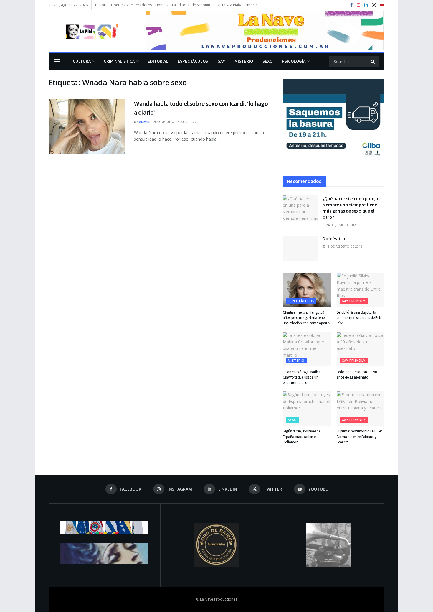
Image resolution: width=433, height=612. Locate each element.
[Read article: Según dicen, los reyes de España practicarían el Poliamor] (307, 408)
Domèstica (334, 238)
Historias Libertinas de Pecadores (123, 4)
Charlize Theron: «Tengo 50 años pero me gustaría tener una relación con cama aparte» (306, 317)
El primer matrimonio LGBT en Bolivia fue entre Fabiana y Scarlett (360, 436)
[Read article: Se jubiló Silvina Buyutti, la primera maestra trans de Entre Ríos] (361, 290)
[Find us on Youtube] (382, 5)
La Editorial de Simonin (191, 4)
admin (144, 121)
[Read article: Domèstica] (300, 248)
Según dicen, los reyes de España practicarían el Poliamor (301, 436)
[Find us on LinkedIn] (366, 5)
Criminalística (119, 61)
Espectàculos (193, 61)
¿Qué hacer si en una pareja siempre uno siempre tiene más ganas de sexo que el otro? (350, 207)
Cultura (82, 61)
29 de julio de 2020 (171, 121)
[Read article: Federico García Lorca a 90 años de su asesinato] (361, 349)
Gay (221, 61)
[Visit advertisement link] (265, 30)
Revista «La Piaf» (227, 4)
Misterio (243, 61)
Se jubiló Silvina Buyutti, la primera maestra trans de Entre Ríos (360, 317)
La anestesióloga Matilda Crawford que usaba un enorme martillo (302, 377)
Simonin (251, 4)
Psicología (293, 61)
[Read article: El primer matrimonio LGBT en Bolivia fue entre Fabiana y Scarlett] (361, 408)
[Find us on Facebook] (351, 5)
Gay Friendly (354, 301)
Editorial (158, 61)
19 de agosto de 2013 (343, 246)
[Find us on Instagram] (358, 5)
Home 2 (161, 4)
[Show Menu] (57, 61)
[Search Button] (373, 61)
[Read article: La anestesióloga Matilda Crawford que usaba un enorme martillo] (307, 349)
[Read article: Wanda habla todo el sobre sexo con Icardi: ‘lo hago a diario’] (87, 126)
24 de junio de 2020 (341, 225)
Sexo (267, 61)
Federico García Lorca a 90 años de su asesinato (357, 374)
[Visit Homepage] (83, 31)
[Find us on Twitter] (374, 5)
